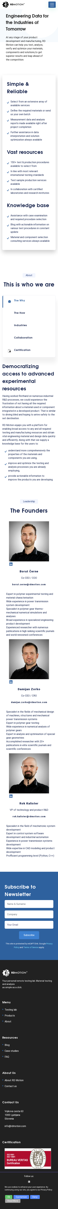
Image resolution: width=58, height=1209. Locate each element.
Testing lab (11, 1009)
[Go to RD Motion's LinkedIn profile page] (29, 1182)
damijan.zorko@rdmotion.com (29, 702)
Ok (8, 1197)
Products (10, 1015)
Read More (12, 1201)
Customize (21, 1197)
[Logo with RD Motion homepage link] (13, 5)
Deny (34, 1197)
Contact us (11, 1086)
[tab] (29, 301)
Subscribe (29, 935)
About (8, 1021)
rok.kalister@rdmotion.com (29, 816)
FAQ (7, 1056)
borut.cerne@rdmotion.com (29, 584)
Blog (7, 1045)
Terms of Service (31, 947)
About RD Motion (14, 1080)
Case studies (12, 1050)
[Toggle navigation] (52, 5)
